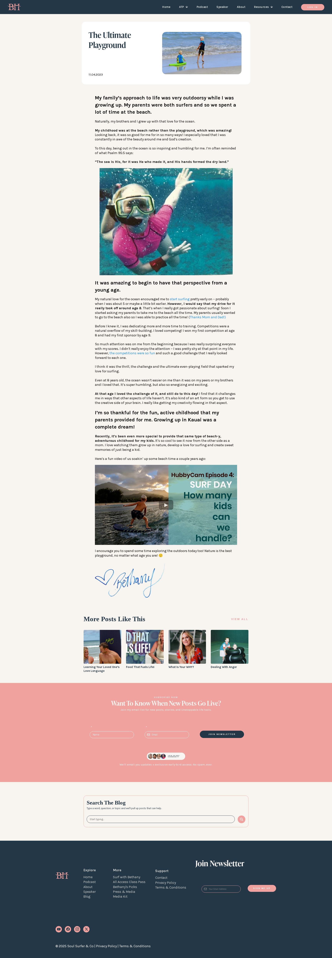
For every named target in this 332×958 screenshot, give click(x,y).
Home (166, 7)
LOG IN (313, 7)
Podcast (202, 7)
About (241, 7)
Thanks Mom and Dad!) (208, 317)
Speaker (222, 7)
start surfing (180, 299)
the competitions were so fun (133, 353)
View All (239, 619)
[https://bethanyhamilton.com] (62, 875)
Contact (287, 7)
